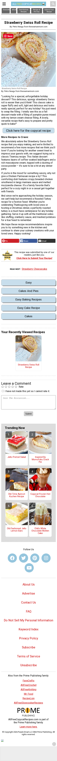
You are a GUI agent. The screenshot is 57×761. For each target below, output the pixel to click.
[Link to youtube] (29, 567)
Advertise (28, 593)
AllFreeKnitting (28, 689)
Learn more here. (28, 726)
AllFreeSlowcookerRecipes (28, 702)
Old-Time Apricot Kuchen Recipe (16, 495)
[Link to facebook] (12, 558)
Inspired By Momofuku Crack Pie (40, 459)
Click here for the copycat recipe (28, 130)
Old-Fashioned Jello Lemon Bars (16, 529)
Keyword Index (28, 629)
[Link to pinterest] (34, 558)
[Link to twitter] (23, 558)
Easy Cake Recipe (28, 308)
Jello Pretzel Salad (16, 457)
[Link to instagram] (46, 558)
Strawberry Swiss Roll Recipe (28, 366)
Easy (29, 282)
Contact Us (28, 602)
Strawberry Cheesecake (34, 269)
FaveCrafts (28, 680)
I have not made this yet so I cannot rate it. (27, 391)
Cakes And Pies (28, 291)
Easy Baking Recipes (28, 299)
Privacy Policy (28, 638)
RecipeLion (28, 698)
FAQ (28, 611)
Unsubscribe (28, 665)
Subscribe (28, 647)
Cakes (28, 316)
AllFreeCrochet (28, 685)
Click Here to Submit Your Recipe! (34, 258)
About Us (28, 584)
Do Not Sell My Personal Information (28, 620)
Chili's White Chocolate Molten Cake (40, 531)
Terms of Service (28, 656)
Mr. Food (28, 693)
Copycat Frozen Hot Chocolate (40, 495)
